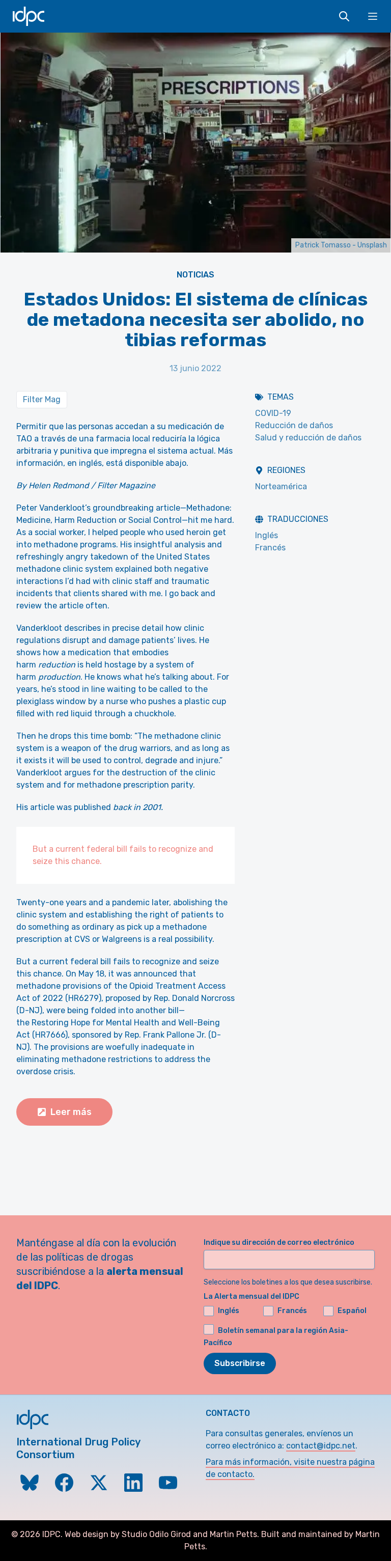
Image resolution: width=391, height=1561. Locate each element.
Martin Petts (233, 1534)
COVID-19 (273, 413)
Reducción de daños (294, 425)
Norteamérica (281, 486)
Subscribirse (239, 1363)
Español (352, 1310)
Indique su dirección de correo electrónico (279, 1242)
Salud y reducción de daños (308, 437)
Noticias (195, 275)
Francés (270, 547)
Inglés (266, 535)
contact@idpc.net (320, 1446)
